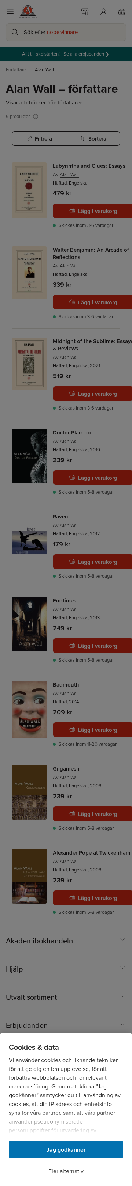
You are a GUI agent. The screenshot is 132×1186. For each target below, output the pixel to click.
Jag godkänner (66, 1149)
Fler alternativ (66, 1171)
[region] (66, 1109)
